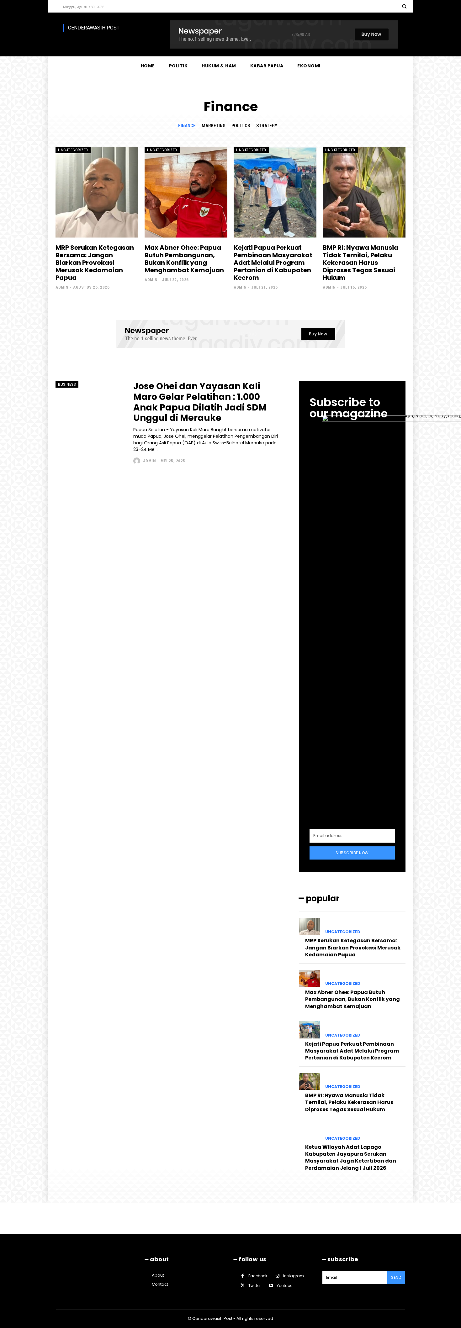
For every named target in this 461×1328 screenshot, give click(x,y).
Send (396, 1277)
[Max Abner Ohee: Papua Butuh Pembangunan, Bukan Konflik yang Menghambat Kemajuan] (186, 192)
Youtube (284, 1285)
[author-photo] (137, 460)
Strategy (266, 125)
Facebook (257, 1275)
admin (62, 287)
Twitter (254, 1285)
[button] (404, 6)
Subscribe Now (352, 852)
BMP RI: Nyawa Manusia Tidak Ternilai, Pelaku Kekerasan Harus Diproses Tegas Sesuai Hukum (360, 262)
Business (67, 384)
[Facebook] (242, 1276)
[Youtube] (271, 1285)
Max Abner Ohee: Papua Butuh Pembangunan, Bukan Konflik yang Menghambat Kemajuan (184, 258)
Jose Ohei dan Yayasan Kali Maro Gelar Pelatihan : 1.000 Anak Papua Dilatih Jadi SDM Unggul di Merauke (200, 402)
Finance (187, 125)
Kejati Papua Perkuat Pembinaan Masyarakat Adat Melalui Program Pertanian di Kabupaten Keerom (273, 262)
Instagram (293, 1275)
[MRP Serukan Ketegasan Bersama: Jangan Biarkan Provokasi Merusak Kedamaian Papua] (97, 192)
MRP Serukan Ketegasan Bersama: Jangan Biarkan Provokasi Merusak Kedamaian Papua (95, 262)
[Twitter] (242, 1285)
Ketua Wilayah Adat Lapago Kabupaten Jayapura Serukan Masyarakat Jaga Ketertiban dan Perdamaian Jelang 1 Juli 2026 (350, 1157)
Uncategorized (73, 150)
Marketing (213, 125)
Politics (240, 125)
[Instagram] (277, 1276)
